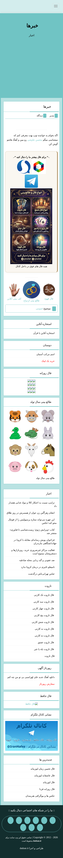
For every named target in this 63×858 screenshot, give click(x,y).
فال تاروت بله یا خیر (44, 649)
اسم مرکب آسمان (45, 354)
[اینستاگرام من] (27, 820)
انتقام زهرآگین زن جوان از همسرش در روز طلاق (31, 513)
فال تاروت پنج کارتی (44, 615)
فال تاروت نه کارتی (45, 629)
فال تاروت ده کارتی (45, 635)
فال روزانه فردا (47, 789)
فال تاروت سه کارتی (44, 602)
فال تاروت (50, 656)
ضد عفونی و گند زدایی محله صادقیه (37, 560)
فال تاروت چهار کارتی (43, 608)
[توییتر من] (11, 820)
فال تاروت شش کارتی (43, 622)
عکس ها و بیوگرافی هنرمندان (40, 796)
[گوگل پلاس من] (40, 827)
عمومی (39, 308)
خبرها (32, 25)
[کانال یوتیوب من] (32, 827)
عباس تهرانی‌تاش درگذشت (41, 574)
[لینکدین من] (23, 827)
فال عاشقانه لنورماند (44, 775)
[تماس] (19, 820)
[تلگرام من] (44, 820)
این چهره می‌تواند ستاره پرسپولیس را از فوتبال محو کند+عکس (32, 521)
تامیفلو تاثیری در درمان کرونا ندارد (38, 567)
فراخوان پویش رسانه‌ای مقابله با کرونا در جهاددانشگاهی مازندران (35, 542)
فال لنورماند (49, 782)
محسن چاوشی (34, 140)
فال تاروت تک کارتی (44, 595)
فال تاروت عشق (46, 642)
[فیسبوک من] (36, 820)
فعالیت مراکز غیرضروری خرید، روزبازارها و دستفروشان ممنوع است (34, 552)
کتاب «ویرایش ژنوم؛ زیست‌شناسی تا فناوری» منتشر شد (33, 531)
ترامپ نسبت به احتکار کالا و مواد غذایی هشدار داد (33, 504)
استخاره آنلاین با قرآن (44, 333)
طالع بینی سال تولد (45, 478)
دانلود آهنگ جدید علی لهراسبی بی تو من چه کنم (31, 677)
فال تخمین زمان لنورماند (43, 769)
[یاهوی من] (53, 820)
